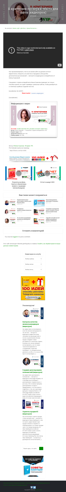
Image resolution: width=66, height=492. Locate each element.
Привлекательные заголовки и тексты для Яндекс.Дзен (24, 201)
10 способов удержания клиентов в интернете (24, 218)
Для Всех (23, 28)
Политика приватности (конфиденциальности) (37, 483)
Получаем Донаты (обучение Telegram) (52, 200)
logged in (15, 237)
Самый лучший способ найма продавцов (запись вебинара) (52, 219)
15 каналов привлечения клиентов (24, 209)
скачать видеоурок (37, 93)
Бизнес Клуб (38, 489)
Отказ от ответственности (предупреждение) (15, 485)
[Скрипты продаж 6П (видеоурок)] (33, 404)
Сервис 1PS (29, 146)
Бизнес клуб (16, 28)
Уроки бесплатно (31, 28)
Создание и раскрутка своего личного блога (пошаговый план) (52, 210)
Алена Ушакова (19, 146)
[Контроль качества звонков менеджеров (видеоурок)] (33, 313)
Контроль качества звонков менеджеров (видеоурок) (31, 324)
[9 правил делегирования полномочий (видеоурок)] (33, 361)
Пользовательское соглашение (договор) (14, 483)
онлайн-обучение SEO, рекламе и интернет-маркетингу (32, 128)
